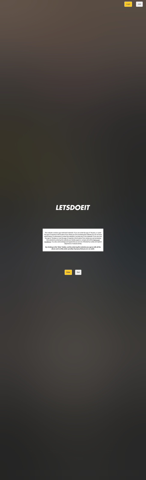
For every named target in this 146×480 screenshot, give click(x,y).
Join (139, 4)
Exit (78, 272)
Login (128, 4)
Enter (68, 272)
